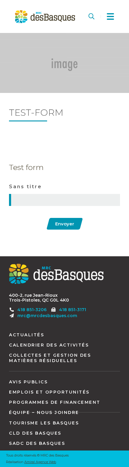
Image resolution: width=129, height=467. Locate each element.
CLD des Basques (35, 433)
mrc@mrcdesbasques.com (47, 315)
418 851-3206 (31, 309)
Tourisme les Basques (44, 423)
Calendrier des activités (49, 345)
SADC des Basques (37, 443)
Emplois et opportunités (49, 392)
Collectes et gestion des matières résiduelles (50, 357)
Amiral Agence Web (40, 462)
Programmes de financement (54, 402)
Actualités (26, 335)
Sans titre (25, 186)
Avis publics (28, 382)
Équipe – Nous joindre (44, 412)
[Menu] (110, 16)
